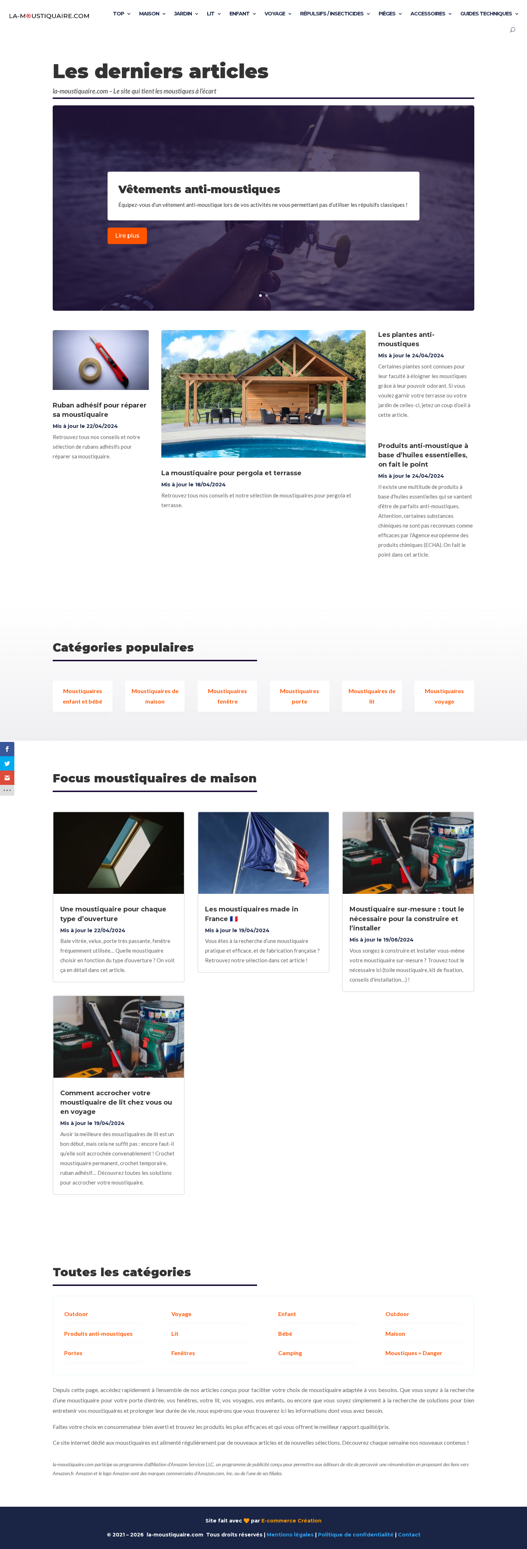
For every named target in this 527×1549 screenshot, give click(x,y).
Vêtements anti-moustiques (199, 189)
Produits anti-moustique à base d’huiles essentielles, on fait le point (423, 455)
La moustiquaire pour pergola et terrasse (231, 473)
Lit (210, 13)
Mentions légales (290, 1534)
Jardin (183, 13)
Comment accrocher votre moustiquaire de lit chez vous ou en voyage (116, 1102)
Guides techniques (486, 13)
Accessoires (427, 13)
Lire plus (127, 235)
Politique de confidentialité (356, 1534)
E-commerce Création (291, 1520)
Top (118, 13)
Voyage (275, 13)
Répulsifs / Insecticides (332, 13)
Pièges (387, 13)
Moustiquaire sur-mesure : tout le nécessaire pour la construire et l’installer (407, 918)
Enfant (239, 13)
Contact (409, 1534)
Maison (149, 13)
